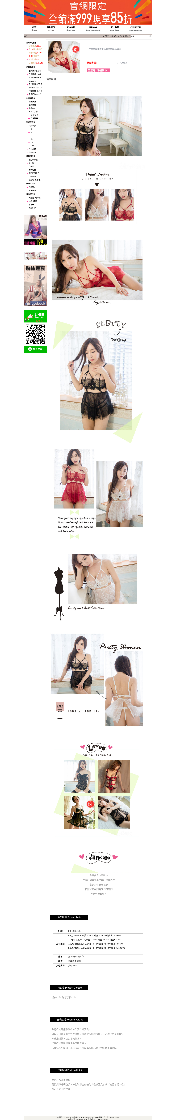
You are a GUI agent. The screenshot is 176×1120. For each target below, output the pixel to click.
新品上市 (32, 81)
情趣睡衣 (32, 105)
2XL (32, 142)
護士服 (31, 163)
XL (32, 139)
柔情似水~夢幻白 (35, 88)
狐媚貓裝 (32, 102)
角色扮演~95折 (35, 94)
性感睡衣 (32, 126)
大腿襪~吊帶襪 (34, 198)
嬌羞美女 (34, 115)
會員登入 (106, 36)
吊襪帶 (31, 205)
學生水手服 (33, 160)
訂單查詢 (121, 36)
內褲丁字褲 (33, 112)
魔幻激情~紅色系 (35, 84)
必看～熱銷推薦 (35, 77)
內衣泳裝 (32, 149)
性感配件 (32, 208)
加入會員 (113, 36)
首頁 (25, 36)
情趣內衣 (32, 108)
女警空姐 (32, 176)
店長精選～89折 (35, 74)
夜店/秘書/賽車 (34, 180)
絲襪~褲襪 (33, 201)
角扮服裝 (32, 190)
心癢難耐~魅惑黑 (35, 91)
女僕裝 (31, 166)
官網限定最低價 (35, 71)
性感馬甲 (32, 152)
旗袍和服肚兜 (34, 173)
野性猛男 (34, 118)
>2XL (33, 146)
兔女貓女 (32, 170)
